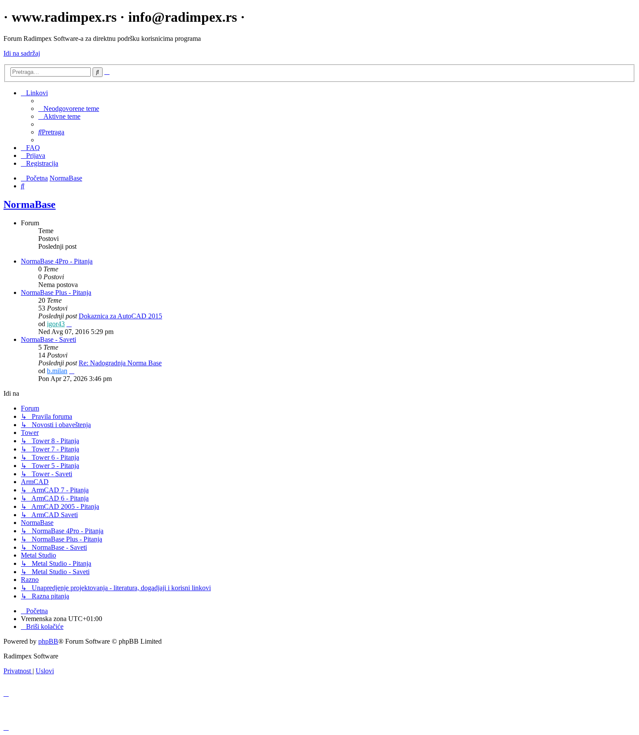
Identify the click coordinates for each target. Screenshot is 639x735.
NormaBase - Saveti (48, 339)
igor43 (56, 323)
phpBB (48, 641)
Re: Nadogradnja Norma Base (120, 363)
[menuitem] (68, 108)
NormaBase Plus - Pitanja (56, 292)
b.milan (57, 370)
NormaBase (29, 204)
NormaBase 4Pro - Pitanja (57, 261)
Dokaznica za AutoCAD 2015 (120, 316)
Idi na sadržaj (21, 53)
